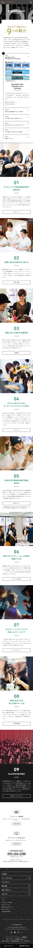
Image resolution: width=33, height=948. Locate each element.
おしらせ (4, 898)
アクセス (21, 941)
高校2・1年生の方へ (6, 909)
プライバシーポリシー (9, 937)
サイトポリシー (18, 937)
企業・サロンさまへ (6, 904)
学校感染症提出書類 (6, 911)
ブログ (3, 900)
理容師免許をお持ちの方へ (7, 907)
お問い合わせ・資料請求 (7, 902)
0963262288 (16, 854)
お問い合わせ (27, 941)
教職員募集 (24, 937)
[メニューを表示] (31, 2)
